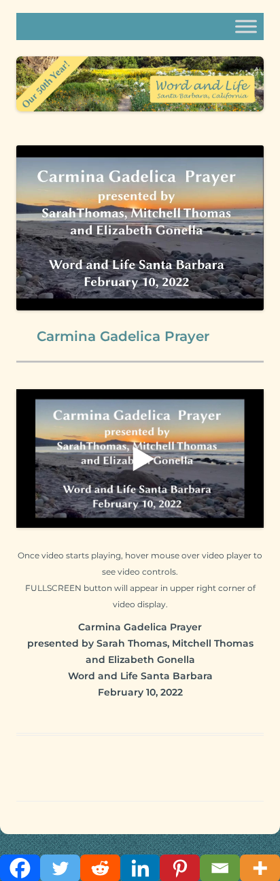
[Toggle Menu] (246, 26)
